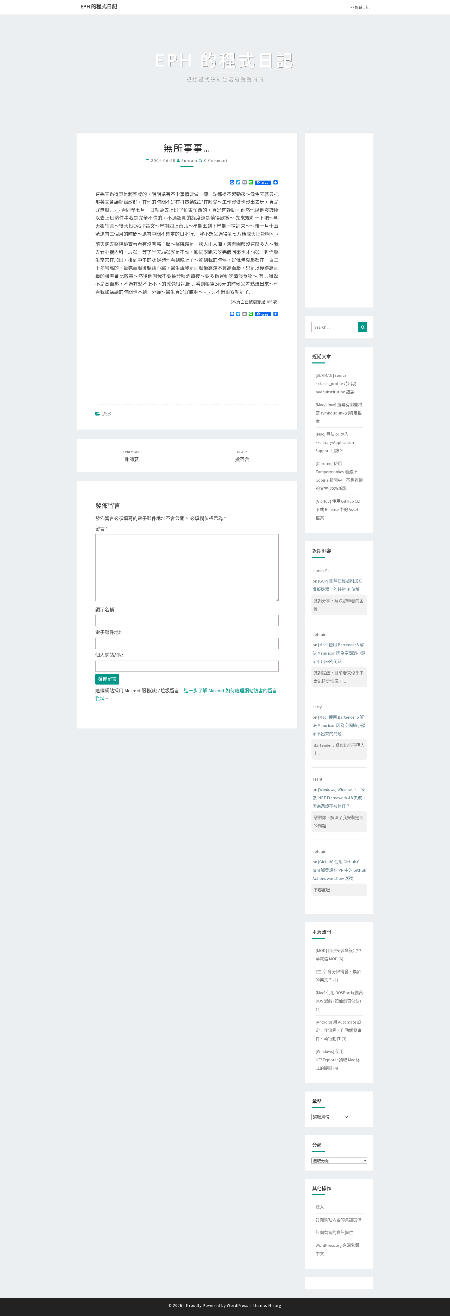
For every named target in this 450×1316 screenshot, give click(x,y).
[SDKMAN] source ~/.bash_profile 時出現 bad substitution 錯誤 (336, 383)
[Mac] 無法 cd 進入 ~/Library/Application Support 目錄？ (335, 442)
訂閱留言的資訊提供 (334, 1232)
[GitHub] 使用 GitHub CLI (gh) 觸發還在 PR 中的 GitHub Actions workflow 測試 (339, 870)
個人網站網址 (109, 655)
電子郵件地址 (109, 632)
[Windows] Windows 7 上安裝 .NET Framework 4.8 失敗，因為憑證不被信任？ (339, 798)
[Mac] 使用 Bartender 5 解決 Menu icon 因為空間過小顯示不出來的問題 (338, 653)
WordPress (237, 1305)
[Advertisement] (139, 358)
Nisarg (275, 1305)
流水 (106, 414)
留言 (101, 529)
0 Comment (216, 160)
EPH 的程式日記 (98, 6)
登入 (320, 1207)
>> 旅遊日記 (360, 7)
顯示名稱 (104, 610)
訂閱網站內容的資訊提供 (338, 1219)
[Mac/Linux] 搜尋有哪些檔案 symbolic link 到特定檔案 (339, 413)
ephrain (189, 160)
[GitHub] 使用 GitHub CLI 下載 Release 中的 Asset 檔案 (338, 509)
